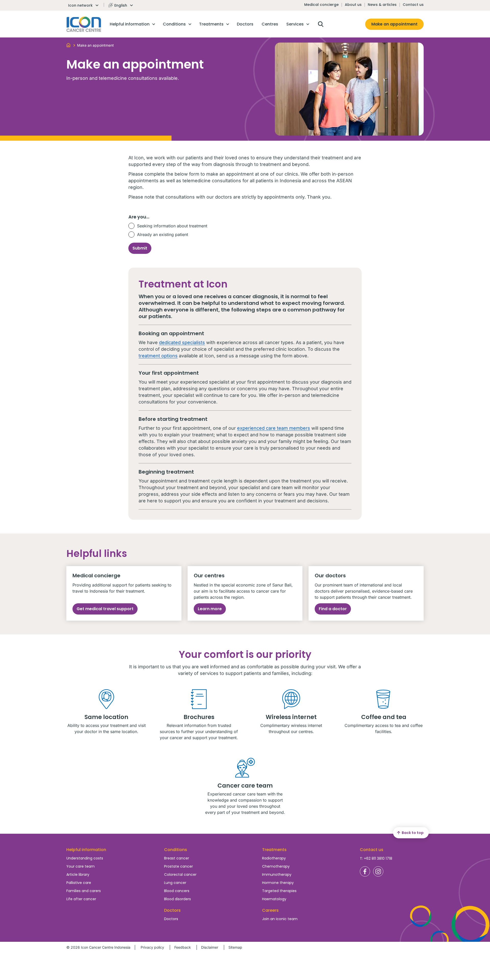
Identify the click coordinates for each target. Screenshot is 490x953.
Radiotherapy (274, 858)
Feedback (182, 947)
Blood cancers (176, 890)
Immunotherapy (276, 874)
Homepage (83, 24)
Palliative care (78, 882)
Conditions (175, 850)
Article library (77, 874)
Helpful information (86, 850)
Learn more (210, 609)
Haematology (274, 899)
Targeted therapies (279, 890)
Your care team (80, 866)
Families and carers (83, 890)
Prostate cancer (178, 866)
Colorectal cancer (180, 874)
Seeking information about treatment (172, 225)
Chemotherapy (276, 866)
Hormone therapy (278, 882)
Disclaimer (209, 947)
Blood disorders (177, 899)
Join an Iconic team (280, 918)
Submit (139, 248)
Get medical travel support (105, 609)
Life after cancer (81, 899)
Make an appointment (394, 24)
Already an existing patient (162, 234)
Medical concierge (321, 4)
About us (353, 4)
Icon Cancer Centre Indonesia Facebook (365, 871)
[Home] (68, 45)
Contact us (413, 4)
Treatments (274, 850)
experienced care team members (273, 428)
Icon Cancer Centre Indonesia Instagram (378, 871)
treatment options (158, 355)
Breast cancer (176, 858)
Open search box (320, 24)
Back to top (413, 832)
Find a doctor (333, 609)
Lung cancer (175, 882)
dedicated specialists (182, 342)
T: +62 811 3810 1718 (376, 858)
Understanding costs (84, 858)
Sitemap (235, 947)
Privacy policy (152, 947)
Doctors (171, 918)
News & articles (382, 4)
